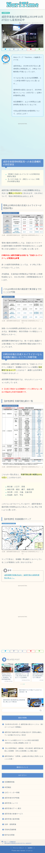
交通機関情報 (6, 12)
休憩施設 (7, 787)
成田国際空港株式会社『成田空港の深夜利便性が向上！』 (24, 235)
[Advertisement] (22, 140)
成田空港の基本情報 (12, 819)
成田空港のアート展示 (12, 808)
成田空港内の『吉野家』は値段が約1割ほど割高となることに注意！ (23, 757)
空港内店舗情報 (10, 829)
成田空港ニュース (11, 803)
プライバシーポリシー (18, 848)
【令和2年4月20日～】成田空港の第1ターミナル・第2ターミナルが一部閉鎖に (23, 726)
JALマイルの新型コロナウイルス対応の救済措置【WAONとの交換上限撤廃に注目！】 (21, 742)
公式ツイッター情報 (12, 792)
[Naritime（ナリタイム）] (22, 6)
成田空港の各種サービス (13, 814)
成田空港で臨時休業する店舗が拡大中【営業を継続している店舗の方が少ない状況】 (23, 734)
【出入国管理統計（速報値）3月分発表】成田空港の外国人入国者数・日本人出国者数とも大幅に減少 (23, 750)
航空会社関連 (9, 835)
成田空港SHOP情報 (11, 798)
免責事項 (30, 848)
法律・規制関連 (10, 824)
